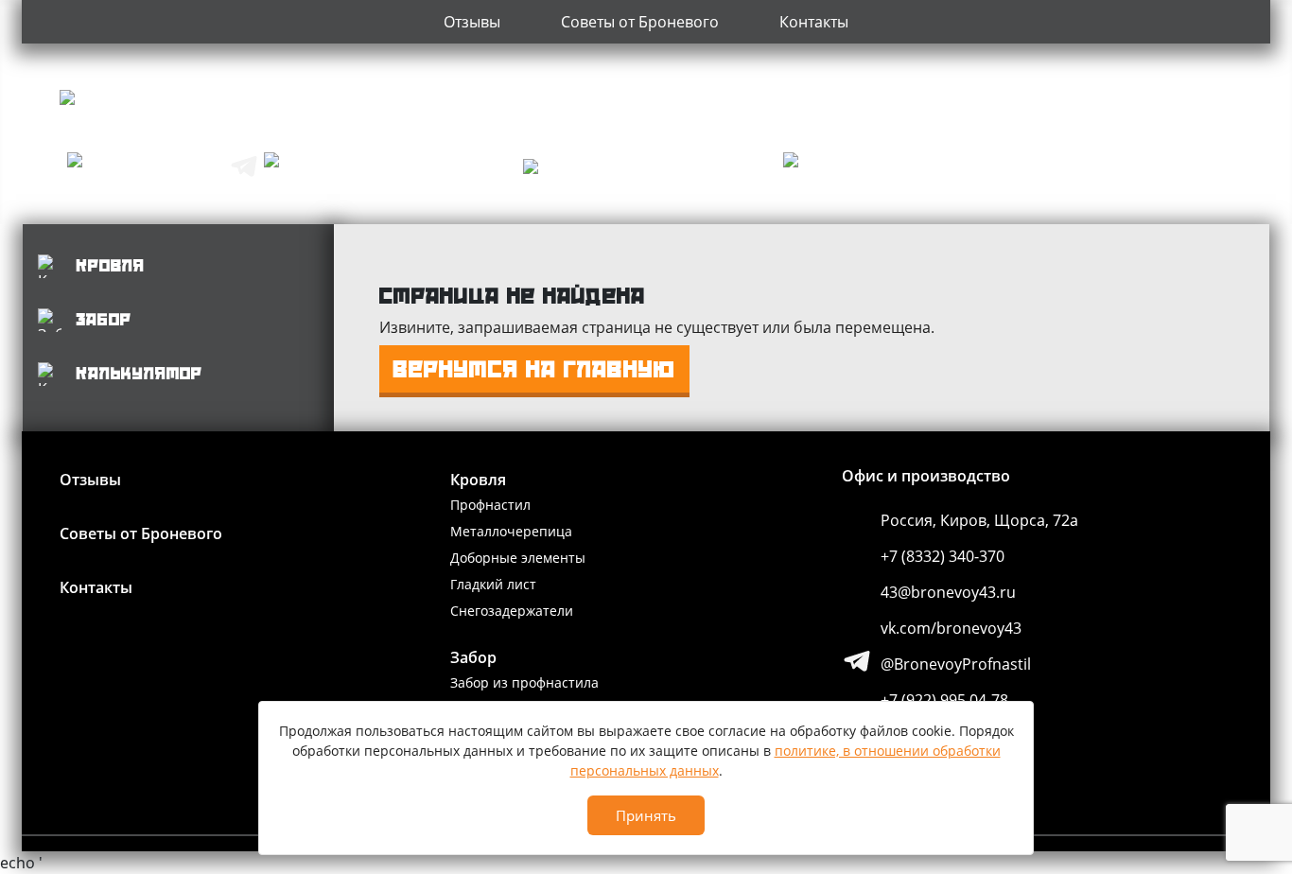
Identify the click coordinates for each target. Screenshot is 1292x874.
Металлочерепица (511, 531)
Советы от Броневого (640, 21)
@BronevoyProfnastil (956, 664)
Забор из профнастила (524, 682)
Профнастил (490, 505)
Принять (646, 815)
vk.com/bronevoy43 (951, 628)
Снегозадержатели (511, 611)
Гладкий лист (493, 584)
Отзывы (472, 21)
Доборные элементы (517, 558)
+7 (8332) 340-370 (942, 556)
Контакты (813, 21)
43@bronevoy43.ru (948, 592)
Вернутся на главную (534, 369)
